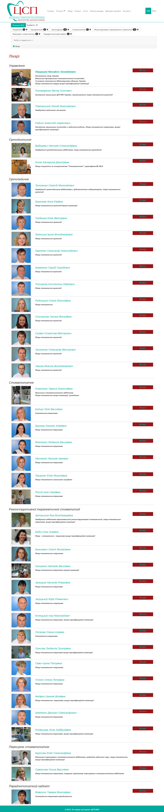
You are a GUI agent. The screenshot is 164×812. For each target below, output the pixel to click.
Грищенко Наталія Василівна (52, 566)
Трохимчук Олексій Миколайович (54, 185)
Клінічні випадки (96, 11)
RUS (154, 11)
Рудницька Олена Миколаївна (53, 300)
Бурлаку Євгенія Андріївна (50, 425)
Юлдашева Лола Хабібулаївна (53, 729)
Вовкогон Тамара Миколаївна (52, 792)
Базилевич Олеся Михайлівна (52, 549)
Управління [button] (18, 29)
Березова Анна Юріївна (49, 201)
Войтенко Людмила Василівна (53, 442)
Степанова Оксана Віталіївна (53, 316)
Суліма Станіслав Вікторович (53, 333)
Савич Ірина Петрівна (48, 663)
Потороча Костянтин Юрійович (55, 284)
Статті (85, 11)
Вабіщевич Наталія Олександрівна (56, 145)
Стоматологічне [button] (80, 29)
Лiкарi (70, 11)
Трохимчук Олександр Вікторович (55, 349)
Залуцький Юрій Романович (51, 599)
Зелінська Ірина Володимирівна (54, 234)
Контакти (126, 11)
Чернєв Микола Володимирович (54, 366)
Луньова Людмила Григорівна (53, 648)
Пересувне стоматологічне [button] (24, 34)
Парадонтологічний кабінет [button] (56, 34)
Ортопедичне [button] (59, 29)
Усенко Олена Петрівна (49, 679)
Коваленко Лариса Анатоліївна (54, 388)
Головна (50, 11)
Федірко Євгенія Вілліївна (50, 696)
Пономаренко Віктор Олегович (53, 90)
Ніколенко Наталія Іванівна (51, 458)
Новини (78, 11)
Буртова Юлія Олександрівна (53, 753)
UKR (148, 11)
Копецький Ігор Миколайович (52, 615)
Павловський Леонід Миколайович (55, 106)
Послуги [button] (59, 11)
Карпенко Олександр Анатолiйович (56, 250)
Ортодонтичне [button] (38, 29)
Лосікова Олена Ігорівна (49, 632)
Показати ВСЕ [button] (18, 25)
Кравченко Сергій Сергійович (52, 267)
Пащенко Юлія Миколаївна (51, 475)
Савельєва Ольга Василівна (52, 769)
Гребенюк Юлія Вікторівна (51, 218)
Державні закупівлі (113, 11)
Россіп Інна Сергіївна (47, 492)
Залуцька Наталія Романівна (52, 582)
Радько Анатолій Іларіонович (52, 123)
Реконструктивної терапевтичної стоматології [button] (114, 29)
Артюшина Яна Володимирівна (54, 515)
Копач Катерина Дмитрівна (52, 162)
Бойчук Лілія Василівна (48, 409)
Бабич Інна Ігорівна (46, 532)
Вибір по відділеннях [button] (23, 40)
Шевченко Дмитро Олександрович (56, 712)
